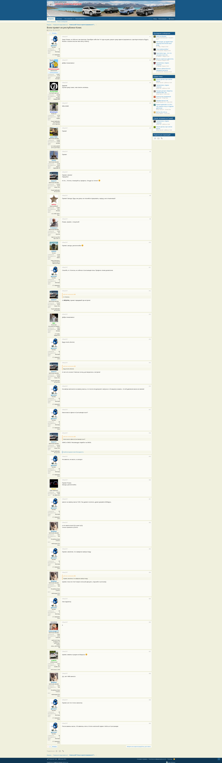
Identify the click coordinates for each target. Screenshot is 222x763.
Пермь (58, 118)
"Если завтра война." (162, 49)
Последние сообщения (162, 33)
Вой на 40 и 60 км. (161, 112)
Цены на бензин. (161, 36)
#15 (150, 362)
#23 (150, 549)
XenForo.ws (65, 762)
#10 (150, 242)
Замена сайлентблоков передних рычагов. (163, 69)
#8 (150, 195)
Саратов (58, 637)
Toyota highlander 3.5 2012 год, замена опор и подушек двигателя (165, 106)
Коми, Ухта (57, 187)
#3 (150, 82)
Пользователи (80, 19)
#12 (150, 291)
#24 (150, 572)
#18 (150, 433)
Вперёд (54, 33)
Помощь (169, 759)
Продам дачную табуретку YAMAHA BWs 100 (164, 91)
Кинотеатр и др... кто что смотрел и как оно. (164, 54)
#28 (150, 673)
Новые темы (158, 77)
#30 (150, 723)
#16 (150, 386)
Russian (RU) (62, 759)
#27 (150, 651)
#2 (150, 60)
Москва (58, 77)
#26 (150, 622)
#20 (150, 480)
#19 (150, 456)
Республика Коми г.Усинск (55, 539)
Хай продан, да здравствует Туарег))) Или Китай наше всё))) (164, 43)
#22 (150, 522)
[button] (73, 18)
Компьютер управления (163, 96)
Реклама (59, 19)
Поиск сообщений (62, 21)
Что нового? (68, 19)
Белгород (57, 51)
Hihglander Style (52, 759)
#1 (150, 36)
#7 (150, 172)
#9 (150, 219)
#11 (150, 267)
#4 (150, 103)
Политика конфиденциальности (157, 759)
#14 (150, 339)
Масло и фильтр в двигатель (165, 59)
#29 (150, 700)
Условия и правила (142, 759)
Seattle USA (57, 666)
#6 (150, 151)
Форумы (51, 19)
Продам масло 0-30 (162, 100)
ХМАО (58, 257)
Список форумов (51, 21)
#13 (150, 314)
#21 (150, 499)
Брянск (58, 166)
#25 (150, 598)
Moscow (58, 234)
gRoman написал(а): (68, 294)
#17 (150, 409)
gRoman (50, 30)
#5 (150, 128)
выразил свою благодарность (74, 452)
